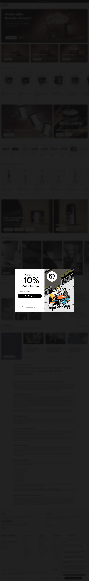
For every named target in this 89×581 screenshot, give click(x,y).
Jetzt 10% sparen (30, 296)
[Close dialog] (72, 270)
